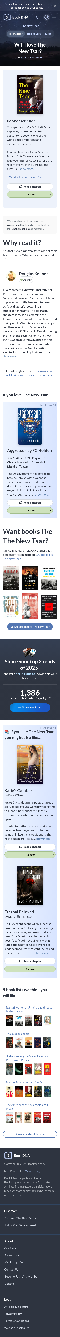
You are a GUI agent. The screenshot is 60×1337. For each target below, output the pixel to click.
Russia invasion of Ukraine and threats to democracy (29, 1009)
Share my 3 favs (32, 707)
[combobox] (38, 17)
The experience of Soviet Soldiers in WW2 (27, 1106)
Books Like (34, 33)
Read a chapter (32, 186)
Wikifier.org (32, 1171)
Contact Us (11, 1269)
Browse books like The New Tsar (30, 626)
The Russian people (17, 1033)
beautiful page (25, 674)
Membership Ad (48, 405)
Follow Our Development (20, 1225)
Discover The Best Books (20, 1218)
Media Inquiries (14, 1262)
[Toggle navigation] (54, 17)
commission (13, 224)
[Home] (15, 17)
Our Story (10, 1248)
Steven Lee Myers (32, 57)
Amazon (30, 194)
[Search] (38, 17)
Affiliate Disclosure (16, 1306)
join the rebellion (20, 228)
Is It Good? (16, 33)
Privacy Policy (13, 1313)
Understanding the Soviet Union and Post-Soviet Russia (27, 1058)
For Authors (12, 1255)
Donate (9, 1283)
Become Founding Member (21, 1276)
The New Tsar (30, 26)
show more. (27, 169)
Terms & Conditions (16, 1320)
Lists (48, 33)
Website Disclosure (16, 1327)
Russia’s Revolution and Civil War (26, 1082)
